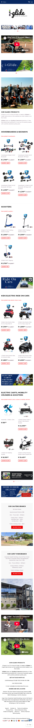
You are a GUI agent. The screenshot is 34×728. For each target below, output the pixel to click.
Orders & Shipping (8, 711)
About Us (17, 711)
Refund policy (16, 713)
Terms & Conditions (22, 708)
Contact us (13, 708)
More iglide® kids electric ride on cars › (11, 300)
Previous (2, 27)
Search (7, 708)
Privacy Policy (9, 710)
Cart (31, 2)
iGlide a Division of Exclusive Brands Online (18, 718)
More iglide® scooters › (7, 211)
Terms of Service (25, 711)
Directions (17, 527)
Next (32, 27)
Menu (4, 2)
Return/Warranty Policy (21, 710)
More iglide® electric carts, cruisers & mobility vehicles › (15, 399)
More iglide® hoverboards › (8, 136)
